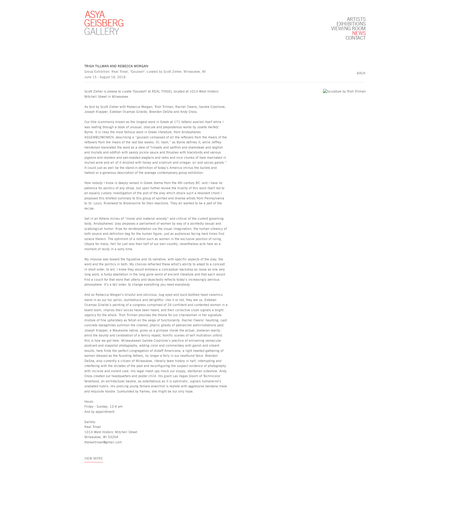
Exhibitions (351, 23)
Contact (356, 37)
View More (93, 458)
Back (361, 73)
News (359, 32)
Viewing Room (348, 28)
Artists (356, 18)
